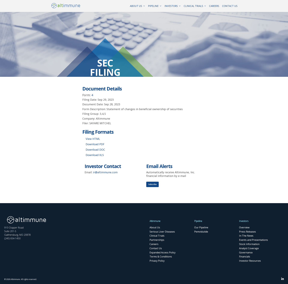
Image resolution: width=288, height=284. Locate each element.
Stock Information (249, 244)
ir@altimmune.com (105, 172)
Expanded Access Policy (163, 252)
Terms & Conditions (161, 256)
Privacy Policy (157, 260)
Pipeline (153, 6)
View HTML (93, 139)
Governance (246, 252)
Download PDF (95, 144)
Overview (244, 227)
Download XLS (95, 155)
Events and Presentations (253, 240)
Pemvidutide (201, 231)
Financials (244, 256)
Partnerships (157, 240)
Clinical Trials (193, 6)
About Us (136, 6)
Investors (171, 6)
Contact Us (229, 6)
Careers (214, 6)
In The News (246, 235)
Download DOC (95, 149)
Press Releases (247, 231)
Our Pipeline (201, 227)
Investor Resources (250, 260)
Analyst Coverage (249, 248)
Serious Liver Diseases (162, 231)
